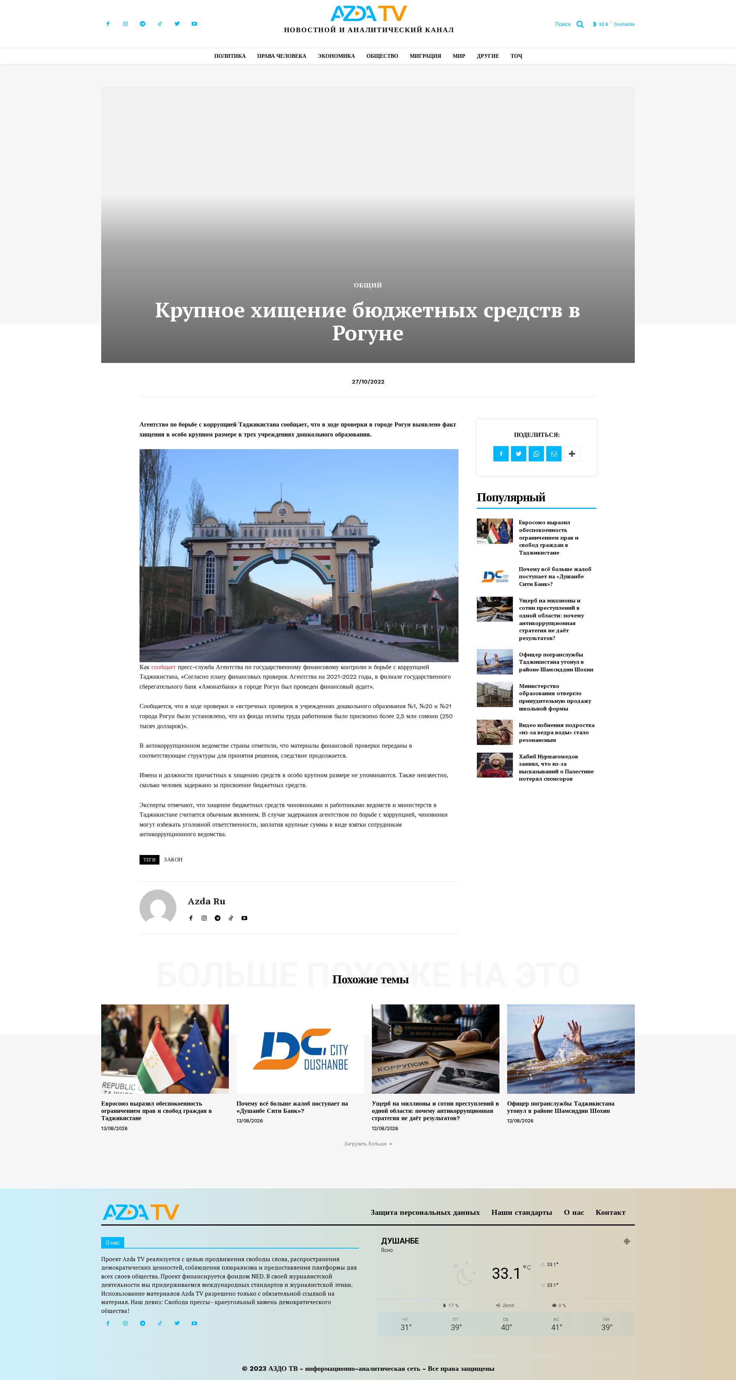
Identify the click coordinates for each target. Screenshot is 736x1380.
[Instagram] (125, 24)
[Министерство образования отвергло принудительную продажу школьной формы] (495, 694)
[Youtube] (194, 24)
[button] (572, 24)
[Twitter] (177, 24)
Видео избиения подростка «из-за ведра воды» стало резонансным (557, 732)
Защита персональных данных (425, 1212)
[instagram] (204, 916)
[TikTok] (159, 24)
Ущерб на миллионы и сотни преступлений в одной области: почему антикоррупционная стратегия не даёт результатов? (551, 619)
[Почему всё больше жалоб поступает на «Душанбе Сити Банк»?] (495, 576)
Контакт (611, 1212)
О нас (574, 1212)
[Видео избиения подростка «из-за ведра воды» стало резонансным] (495, 732)
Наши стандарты (521, 1212)
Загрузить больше (365, 1143)
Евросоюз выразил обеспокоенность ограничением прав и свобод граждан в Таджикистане (548, 537)
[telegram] (217, 916)
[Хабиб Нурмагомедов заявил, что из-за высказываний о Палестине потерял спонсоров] (495, 765)
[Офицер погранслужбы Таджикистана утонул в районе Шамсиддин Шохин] (495, 661)
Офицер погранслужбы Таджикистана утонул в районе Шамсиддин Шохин (556, 662)
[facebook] (191, 916)
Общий (368, 285)
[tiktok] (231, 916)
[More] (572, 453)
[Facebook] (108, 24)
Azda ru (206, 901)
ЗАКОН (173, 860)
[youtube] (244, 916)
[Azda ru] (158, 907)
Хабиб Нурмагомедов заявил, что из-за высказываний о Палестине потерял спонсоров (556, 768)
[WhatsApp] (536, 453)
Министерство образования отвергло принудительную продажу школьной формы (555, 697)
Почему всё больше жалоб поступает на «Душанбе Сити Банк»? (555, 576)
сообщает (164, 667)
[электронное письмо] (554, 453)
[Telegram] (142, 24)
